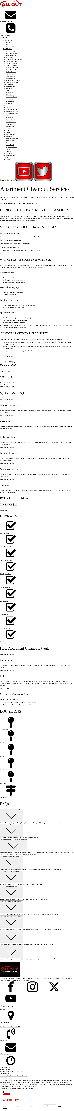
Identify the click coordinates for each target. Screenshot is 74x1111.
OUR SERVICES (7, 49)
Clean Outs (9, 57)
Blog (7, 44)
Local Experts (18, 233)
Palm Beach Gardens (12, 111)
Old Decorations (5, 587)
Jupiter (8, 90)
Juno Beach (9, 105)
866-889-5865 (4, 1040)
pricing (15, 1076)
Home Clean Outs (11, 70)
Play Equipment (4, 642)
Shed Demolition (11, 78)
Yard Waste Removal (12, 82)
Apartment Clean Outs (13, 51)
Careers (8, 159)
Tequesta (8, 107)
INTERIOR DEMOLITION (10, 113)
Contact (19, 1076)
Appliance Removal (11, 53)
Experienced (18, 240)
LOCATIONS (6, 115)
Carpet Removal (11, 55)
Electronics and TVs (6, 533)
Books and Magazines (6, 560)
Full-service (17, 247)
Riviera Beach (10, 101)
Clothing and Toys (5, 574)
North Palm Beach (11, 134)
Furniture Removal (11, 63)
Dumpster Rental (8, 84)
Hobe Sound (9, 103)
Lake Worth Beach (11, 97)
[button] (37, 723)
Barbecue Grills (4, 614)
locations (10, 1076)
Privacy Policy (18, 1072)
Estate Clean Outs (11, 61)
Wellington (9, 88)
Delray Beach (10, 95)
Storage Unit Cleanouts (13, 80)
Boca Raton (9, 93)
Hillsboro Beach (10, 126)
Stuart (8, 149)
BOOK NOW (3, 37)
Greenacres (9, 99)
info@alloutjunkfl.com (6, 21)
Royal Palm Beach (11, 109)
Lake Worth (9, 132)
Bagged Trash (4, 601)
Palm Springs (10, 140)
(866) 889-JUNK (5, 371)
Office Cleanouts (11, 76)
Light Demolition (11, 74)
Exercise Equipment (6, 628)
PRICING (8, 42)
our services (3, 1076)
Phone (5, 1108)
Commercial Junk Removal (14, 59)
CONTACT (6, 157)
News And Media (11, 47)
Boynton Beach (10, 120)
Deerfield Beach (11, 122)
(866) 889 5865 (5, 35)
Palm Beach (9, 136)
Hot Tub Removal (11, 72)
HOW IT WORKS (8, 40)
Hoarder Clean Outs (12, 67)
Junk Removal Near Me (7, 1072)
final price (45, 339)
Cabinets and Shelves (6, 546)
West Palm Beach (11, 86)
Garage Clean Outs (11, 65)
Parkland (8, 143)
